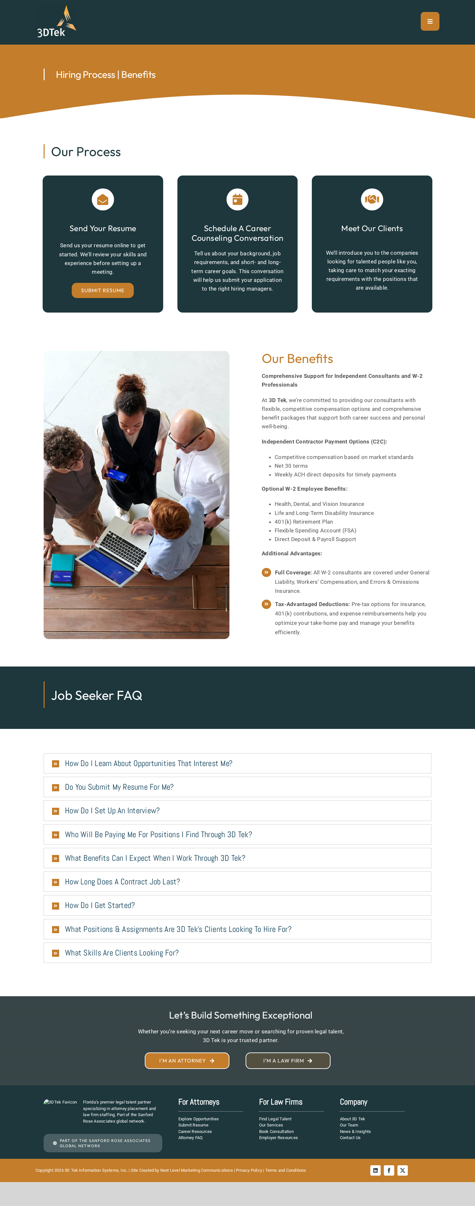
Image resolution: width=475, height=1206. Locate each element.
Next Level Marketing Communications (196, 1170)
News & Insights (355, 1131)
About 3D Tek (352, 1118)
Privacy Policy (249, 1170)
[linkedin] (375, 1170)
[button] (237, 763)
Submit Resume (193, 1125)
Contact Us (350, 1137)
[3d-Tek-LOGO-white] (56, 7)
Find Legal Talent (275, 1118)
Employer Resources (278, 1137)
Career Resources (195, 1131)
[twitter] (402, 1170)
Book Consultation (276, 1131)
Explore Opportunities (198, 1118)
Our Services (271, 1125)
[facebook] (389, 1170)
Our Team (349, 1125)
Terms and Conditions (285, 1170)
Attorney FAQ (190, 1137)
